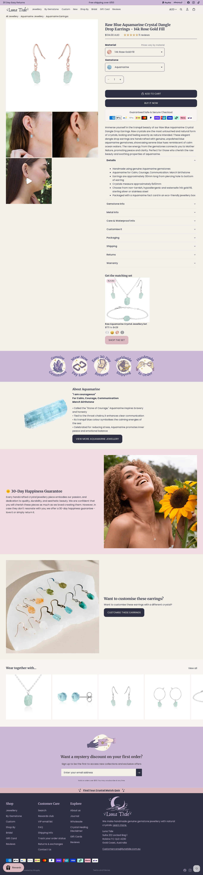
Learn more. (120, 825)
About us (75, 810)
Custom (10, 821)
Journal (74, 816)
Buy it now (151, 103)
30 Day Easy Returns (14, 2)
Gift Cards (76, 836)
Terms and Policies (101, 870)
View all (192, 668)
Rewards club (46, 816)
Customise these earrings (124, 612)
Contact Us (44, 849)
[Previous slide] (109, 300)
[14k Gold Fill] (112, 332)
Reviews (10, 844)
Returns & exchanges (50, 844)
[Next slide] (145, 300)
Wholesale (76, 821)
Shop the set (117, 340)
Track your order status (52, 838)
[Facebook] (188, 2)
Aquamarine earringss (57, 16)
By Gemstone (14, 816)
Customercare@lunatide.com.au (121, 849)
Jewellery (11, 810)
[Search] (181, 9)
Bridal (9, 832)
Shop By (10, 827)
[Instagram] (193, 2)
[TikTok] (198, 2)
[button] (131, 35)
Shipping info (45, 832)
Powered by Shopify (31, 870)
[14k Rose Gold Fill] (117, 332)
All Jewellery (12, 16)
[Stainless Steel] (122, 332)
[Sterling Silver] (107, 332)
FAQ (40, 827)
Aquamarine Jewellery (32, 16)
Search (42, 810)
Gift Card (11, 838)
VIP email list (45, 821)
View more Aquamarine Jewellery (97, 439)
